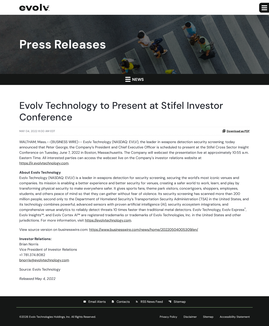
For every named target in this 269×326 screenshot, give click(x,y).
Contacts (120, 302)
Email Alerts (94, 302)
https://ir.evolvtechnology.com (44, 163)
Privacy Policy (168, 316)
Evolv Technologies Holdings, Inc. (49, 317)
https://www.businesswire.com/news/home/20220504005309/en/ (143, 229)
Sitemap (177, 302)
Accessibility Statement (235, 316)
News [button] (137, 79)
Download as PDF (238, 131)
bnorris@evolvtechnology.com (44, 260)
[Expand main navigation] (264, 8)
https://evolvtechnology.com (108, 220)
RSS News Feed (149, 302)
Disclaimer (190, 316)
